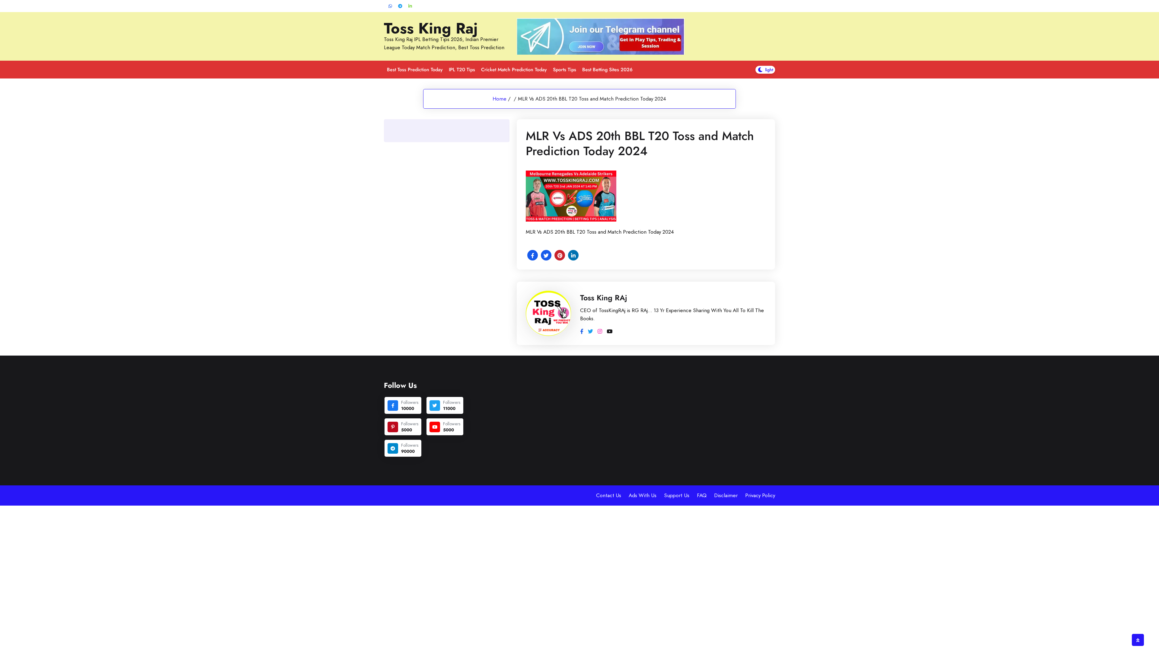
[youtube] (434, 427)
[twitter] (434, 405)
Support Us (676, 495)
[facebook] (393, 405)
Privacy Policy (760, 495)
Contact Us (608, 495)
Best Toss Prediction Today (415, 69)
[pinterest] (393, 427)
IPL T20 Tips (462, 69)
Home (499, 98)
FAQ (702, 495)
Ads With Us (642, 495)
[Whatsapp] (390, 6)
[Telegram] (400, 6)
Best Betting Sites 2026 (607, 69)
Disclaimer (726, 495)
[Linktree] (410, 6)
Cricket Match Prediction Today (514, 69)
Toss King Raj (431, 28)
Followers (409, 402)
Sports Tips (564, 69)
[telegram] (393, 448)
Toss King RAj (603, 297)
